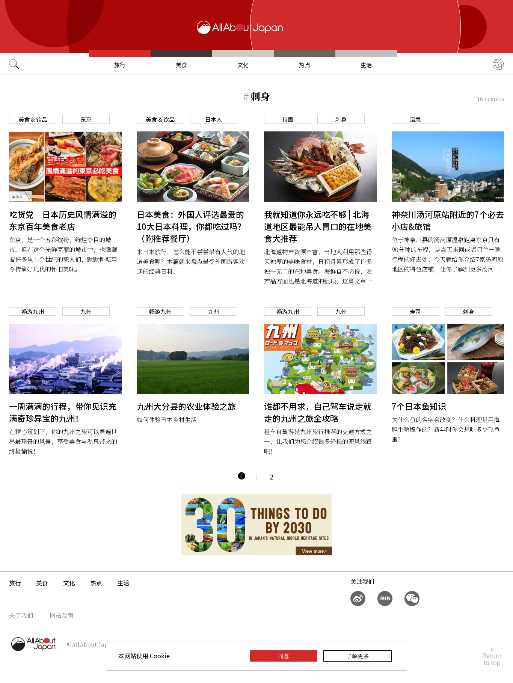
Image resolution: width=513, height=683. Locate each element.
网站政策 (62, 615)
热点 (304, 65)
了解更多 (357, 656)
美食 (181, 65)
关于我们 (21, 615)
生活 (366, 65)
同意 (283, 656)
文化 (243, 65)
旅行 (119, 65)
